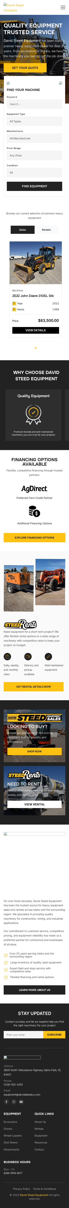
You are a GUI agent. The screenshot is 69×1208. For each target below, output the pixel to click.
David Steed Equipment (34, 1194)
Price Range (14, 148)
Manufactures (15, 131)
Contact (39, 1149)
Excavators (10, 1121)
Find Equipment (34, 186)
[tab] (23, 230)
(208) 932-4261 (13, 1084)
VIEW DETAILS (35, 330)
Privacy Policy (21, 1188)
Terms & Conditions (44, 1188)
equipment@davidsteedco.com (22, 1094)
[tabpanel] (35, 289)
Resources (41, 1142)
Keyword (12, 97)
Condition (12, 165)
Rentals (39, 1128)
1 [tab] (35, 348)
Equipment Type (16, 114)
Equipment (41, 1135)
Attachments (11, 1149)
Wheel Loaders (13, 1135)
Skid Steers (10, 1142)
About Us (40, 1121)
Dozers (8, 1128)
